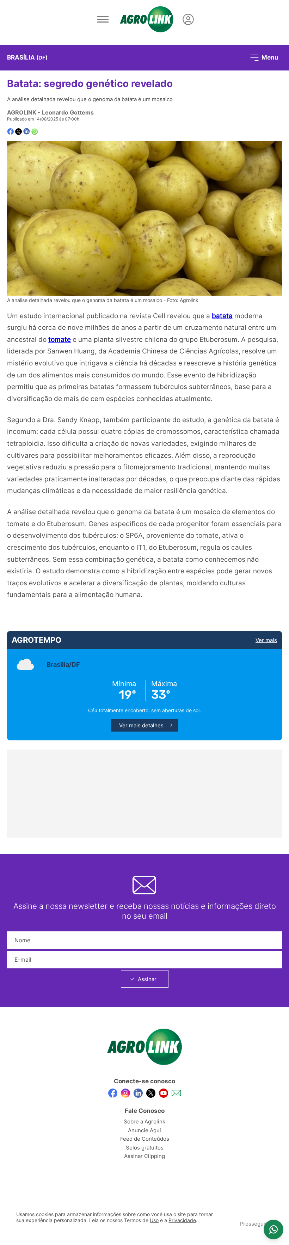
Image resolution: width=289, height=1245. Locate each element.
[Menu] (102, 19)
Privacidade (182, 1220)
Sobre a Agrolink (144, 1121)
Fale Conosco (145, 1110)
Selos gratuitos (145, 1147)
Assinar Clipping (144, 1156)
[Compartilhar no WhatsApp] (34, 131)
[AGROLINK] (146, 19)
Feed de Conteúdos (144, 1138)
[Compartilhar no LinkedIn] (26, 131)
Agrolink (21, 112)
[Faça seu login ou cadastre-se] (188, 19)
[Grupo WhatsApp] (273, 1229)
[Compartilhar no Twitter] (18, 131)
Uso (154, 1220)
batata (222, 316)
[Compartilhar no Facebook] (10, 131)
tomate (59, 339)
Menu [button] (269, 57)
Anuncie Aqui (144, 1130)
